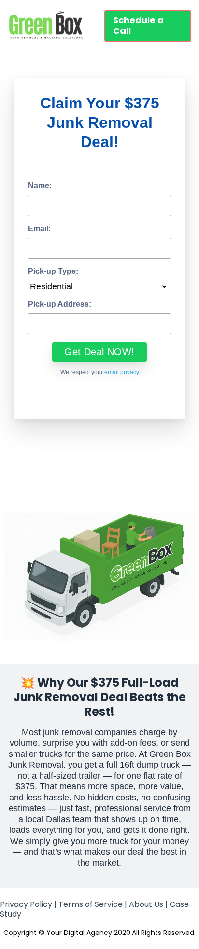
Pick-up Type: (53, 271)
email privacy (121, 372)
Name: (40, 185)
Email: (39, 229)
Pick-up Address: (59, 304)
